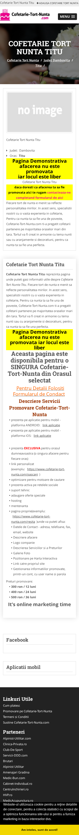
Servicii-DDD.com (15, 755)
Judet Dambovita (57, 60)
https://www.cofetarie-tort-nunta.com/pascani (38, 471)
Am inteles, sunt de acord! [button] (39, 829)
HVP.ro (7, 795)
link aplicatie (51, 425)
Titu (38, 65)
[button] (67, 16)
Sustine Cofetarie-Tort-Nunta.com (26, 722)
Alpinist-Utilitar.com (17, 738)
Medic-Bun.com (14, 778)
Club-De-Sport (13, 749)
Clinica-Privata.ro (15, 744)
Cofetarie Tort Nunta (23, 60)
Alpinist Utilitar (13, 766)
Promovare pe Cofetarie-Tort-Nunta (27, 711)
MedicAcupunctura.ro (18, 800)
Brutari (8, 761)
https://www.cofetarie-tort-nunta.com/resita (30, 519)
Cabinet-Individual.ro (17, 783)
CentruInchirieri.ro (16, 789)
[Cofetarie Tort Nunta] (26, 15)
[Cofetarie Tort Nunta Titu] (39, 112)
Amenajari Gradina (16, 772)
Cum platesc (11, 705)
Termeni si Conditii (16, 717)
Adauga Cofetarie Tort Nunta (58, 3)
